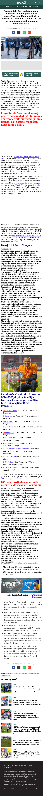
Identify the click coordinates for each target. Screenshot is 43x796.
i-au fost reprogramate (11, 479)
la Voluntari (10, 457)
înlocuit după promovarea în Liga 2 (20, 157)
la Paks (9, 416)
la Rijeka (8, 432)
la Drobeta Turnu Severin (16, 449)
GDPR (30, 765)
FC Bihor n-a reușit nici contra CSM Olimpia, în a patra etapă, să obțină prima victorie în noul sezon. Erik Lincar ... (27, 703)
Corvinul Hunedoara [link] (37, 596)
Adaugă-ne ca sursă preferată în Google (10, 75)
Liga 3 (12, 7)
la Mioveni (9, 462)
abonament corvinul (12, 673)
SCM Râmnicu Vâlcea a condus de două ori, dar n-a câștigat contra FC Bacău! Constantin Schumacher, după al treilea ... (27, 730)
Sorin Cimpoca (6, 675)
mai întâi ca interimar (17, 165)
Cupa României (26, 7)
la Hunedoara (10, 468)
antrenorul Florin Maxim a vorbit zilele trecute (20, 186)
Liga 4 (18, 7)
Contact (7, 767)
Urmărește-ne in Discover (31, 75)
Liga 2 (7, 7)
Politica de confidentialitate (15, 765)
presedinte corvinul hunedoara (29, 673)
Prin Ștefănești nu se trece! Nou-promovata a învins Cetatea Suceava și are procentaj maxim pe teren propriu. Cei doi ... (26, 690)
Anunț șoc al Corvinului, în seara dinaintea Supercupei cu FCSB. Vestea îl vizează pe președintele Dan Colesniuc (22, 627)
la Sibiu (8, 421)
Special (35, 7)
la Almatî (8, 443)
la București (10, 410)
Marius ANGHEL (12, 29)
